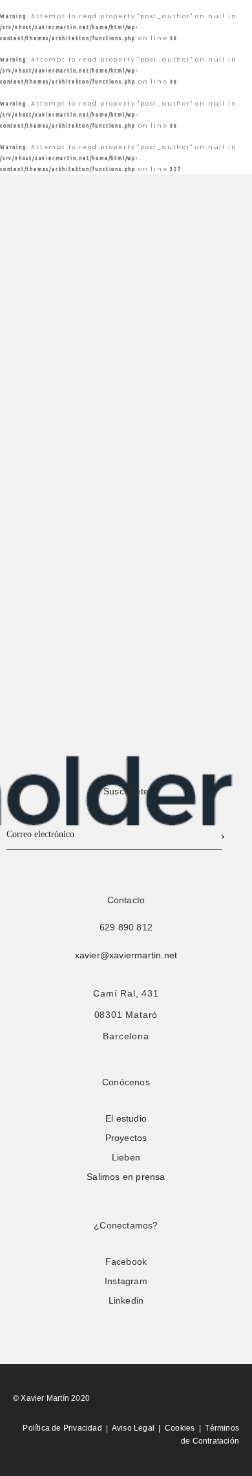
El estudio (126, 1118)
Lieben (126, 1157)
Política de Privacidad (62, 1428)
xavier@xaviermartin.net (126, 955)
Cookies (179, 1428)
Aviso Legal (133, 1428)
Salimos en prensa (126, 1176)
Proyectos (126, 1138)
